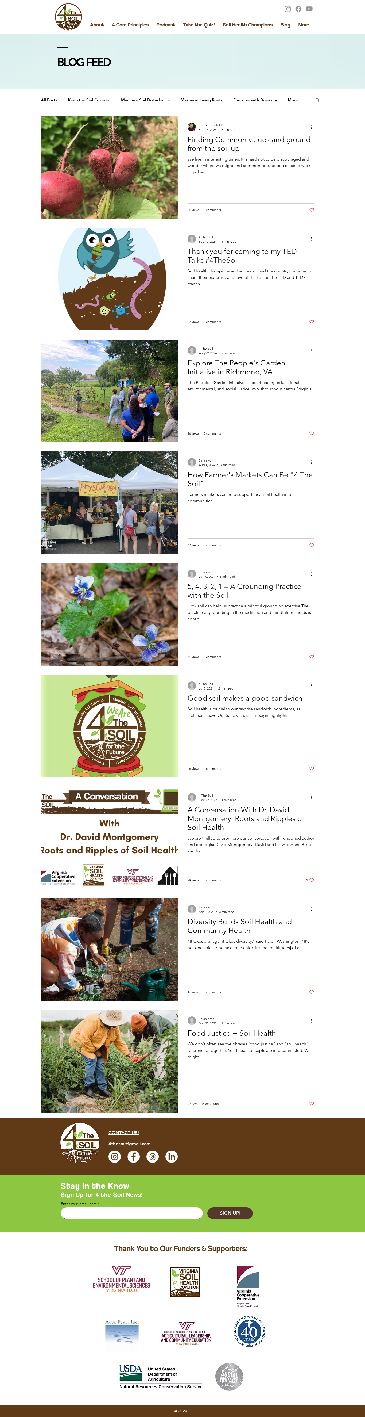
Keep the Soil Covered (89, 99)
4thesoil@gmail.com (129, 1143)
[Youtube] (309, 9)
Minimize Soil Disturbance (145, 99)
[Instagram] (288, 9)
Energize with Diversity (255, 99)
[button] (317, 100)
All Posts (49, 99)
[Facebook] (298, 9)
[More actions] (313, 127)
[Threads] (152, 1157)
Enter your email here (79, 1204)
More (293, 99)
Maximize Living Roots (202, 99)
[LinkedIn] (171, 1157)
